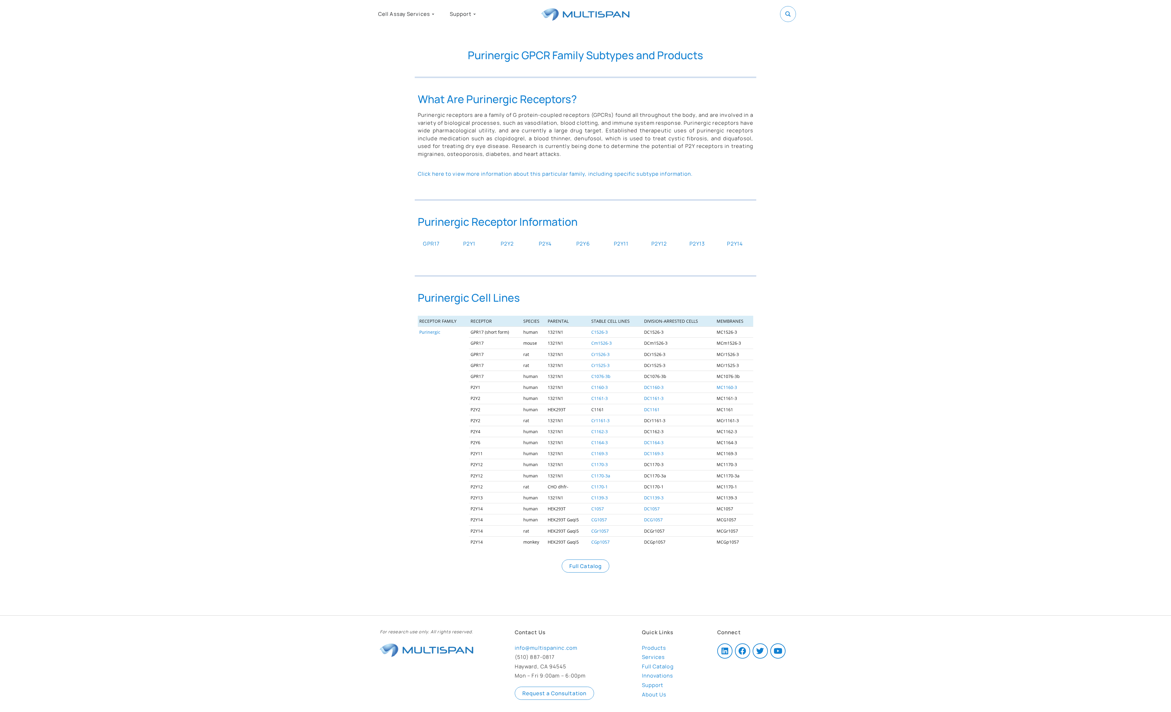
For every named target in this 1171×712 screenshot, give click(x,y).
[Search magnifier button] (788, 14)
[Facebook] (742, 651)
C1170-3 (599, 464)
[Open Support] (474, 14)
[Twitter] (760, 651)
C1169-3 (599, 453)
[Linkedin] (724, 651)
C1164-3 (599, 442)
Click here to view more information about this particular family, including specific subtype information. (555, 173)
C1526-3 (599, 332)
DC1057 (652, 509)
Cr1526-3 (600, 354)
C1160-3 (599, 387)
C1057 (597, 509)
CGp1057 (600, 542)
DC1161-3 (654, 398)
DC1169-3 (654, 453)
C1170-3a (600, 476)
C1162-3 (599, 431)
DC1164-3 (654, 442)
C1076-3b (601, 376)
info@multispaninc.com (546, 647)
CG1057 (599, 520)
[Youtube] (778, 651)
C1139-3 (599, 498)
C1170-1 (599, 487)
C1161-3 (599, 398)
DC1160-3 (654, 387)
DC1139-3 (654, 498)
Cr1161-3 (600, 420)
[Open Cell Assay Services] (433, 14)
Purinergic (429, 332)
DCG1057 (653, 520)
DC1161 (652, 409)
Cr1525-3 (600, 365)
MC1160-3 (727, 387)
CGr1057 (600, 531)
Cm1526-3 (601, 343)
